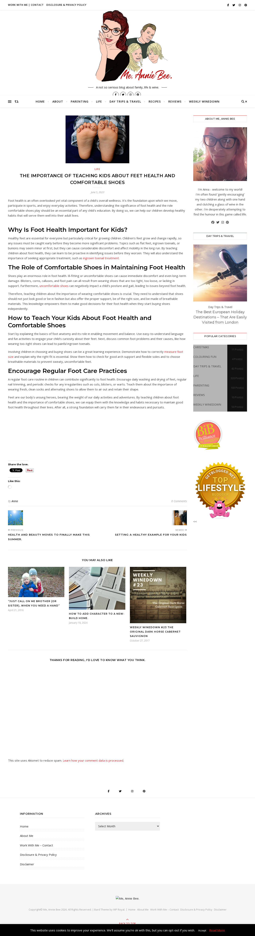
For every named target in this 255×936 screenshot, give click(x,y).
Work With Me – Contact (36, 845)
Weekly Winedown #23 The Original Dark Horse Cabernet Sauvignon (155, 632)
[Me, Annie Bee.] (127, 46)
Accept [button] (202, 930)
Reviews (174, 101)
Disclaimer (27, 864)
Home (40, 101)
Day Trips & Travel (125, 101)
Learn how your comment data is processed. (93, 760)
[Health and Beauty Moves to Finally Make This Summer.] (15, 517)
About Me (26, 836)
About (57, 101)
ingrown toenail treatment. (101, 258)
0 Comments (179, 501)
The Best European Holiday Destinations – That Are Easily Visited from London (220, 317)
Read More (217, 930)
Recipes (155, 101)
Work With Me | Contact (26, 5)
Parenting (79, 101)
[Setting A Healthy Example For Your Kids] (179, 517)
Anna (15, 501)
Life (99, 101)
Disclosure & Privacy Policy (66, 5)
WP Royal (119, 909)
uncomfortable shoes (54, 286)
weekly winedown (204, 101)
